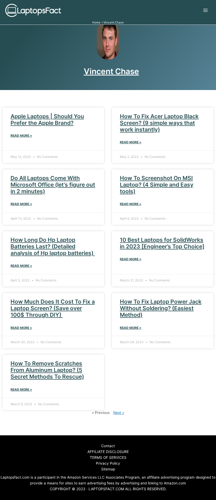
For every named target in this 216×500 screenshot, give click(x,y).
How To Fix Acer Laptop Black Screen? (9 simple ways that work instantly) (159, 123)
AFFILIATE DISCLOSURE (108, 452)
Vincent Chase (111, 71)
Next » (118, 413)
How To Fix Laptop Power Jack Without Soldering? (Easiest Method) (161, 308)
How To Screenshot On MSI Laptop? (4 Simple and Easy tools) (156, 185)
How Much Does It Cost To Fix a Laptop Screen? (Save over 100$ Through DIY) (53, 308)
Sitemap (108, 469)
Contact (108, 446)
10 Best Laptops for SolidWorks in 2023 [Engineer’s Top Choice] (162, 243)
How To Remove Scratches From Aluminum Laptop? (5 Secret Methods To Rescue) (47, 370)
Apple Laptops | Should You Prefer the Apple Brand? (47, 119)
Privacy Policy (108, 463)
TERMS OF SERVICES (108, 457)
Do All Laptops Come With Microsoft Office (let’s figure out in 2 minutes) (53, 185)
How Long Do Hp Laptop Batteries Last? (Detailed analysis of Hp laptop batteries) (53, 246)
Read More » (21, 136)
